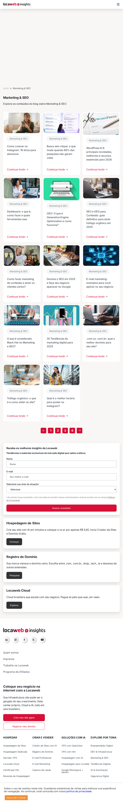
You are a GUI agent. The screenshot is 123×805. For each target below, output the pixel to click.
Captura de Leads (41, 770)
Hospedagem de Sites (14, 745)
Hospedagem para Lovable (75, 764)
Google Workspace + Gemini (72, 771)
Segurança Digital (100, 776)
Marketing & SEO (18, 138)
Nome (9, 459)
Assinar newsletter (61, 508)
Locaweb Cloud (11, 764)
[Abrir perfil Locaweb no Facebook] (24, 639)
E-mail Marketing (41, 764)
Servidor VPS (10, 757)
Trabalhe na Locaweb (16, 665)
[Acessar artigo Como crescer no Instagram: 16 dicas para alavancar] (22, 143)
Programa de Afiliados (16, 671)
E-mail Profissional (41, 757)
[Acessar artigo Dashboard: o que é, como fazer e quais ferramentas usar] (22, 210)
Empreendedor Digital (102, 745)
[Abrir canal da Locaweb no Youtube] (42, 639)
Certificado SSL (11, 770)
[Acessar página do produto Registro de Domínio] (61, 567)
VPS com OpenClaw (72, 745)
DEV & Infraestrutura (101, 751)
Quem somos (11, 652)
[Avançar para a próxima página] (79, 430)
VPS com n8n (69, 751)
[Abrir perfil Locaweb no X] (33, 639)
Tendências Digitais (101, 764)
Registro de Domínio (42, 751)
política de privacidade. (79, 791)
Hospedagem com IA (72, 757)
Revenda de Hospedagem (16, 776)
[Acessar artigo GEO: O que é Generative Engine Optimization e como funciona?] (62, 210)
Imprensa (8, 659)
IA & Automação (99, 770)
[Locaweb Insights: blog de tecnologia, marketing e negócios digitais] (16, 4)
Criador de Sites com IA (44, 745)
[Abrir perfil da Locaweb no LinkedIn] (6, 639)
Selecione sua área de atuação (22, 484)
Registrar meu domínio (24, 726)
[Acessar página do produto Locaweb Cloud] (61, 598)
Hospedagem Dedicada (15, 751)
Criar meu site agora (24, 717)
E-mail (9, 471)
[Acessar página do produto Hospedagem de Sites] (61, 533)
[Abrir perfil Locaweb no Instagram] (15, 639)
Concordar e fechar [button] (16, 797)
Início (6, 88)
